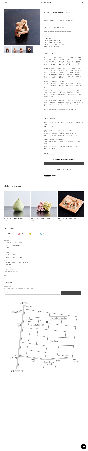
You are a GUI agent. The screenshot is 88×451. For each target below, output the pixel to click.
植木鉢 (7, 252)
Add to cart (64, 163)
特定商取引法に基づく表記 (12, 271)
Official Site (9, 282)
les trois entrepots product (13, 245)
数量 (45, 153)
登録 (71, 292)
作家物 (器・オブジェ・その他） (14, 242)
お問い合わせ (9, 267)
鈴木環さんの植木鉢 (11, 254)
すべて (10, 233)
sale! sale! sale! (10, 250)
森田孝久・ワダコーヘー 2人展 (14, 257)
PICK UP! (8, 264)
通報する (54, 175)
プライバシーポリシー (11, 269)
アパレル (8, 247)
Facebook (8, 280)
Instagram (8, 277)
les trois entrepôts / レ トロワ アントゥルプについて (19, 262)
